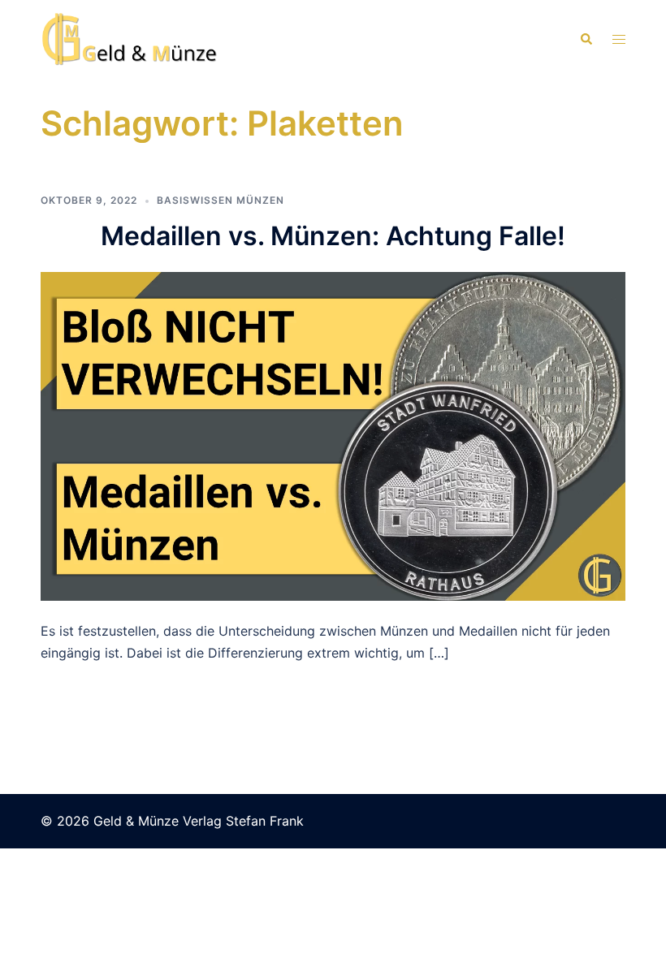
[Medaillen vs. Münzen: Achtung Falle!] (333, 435)
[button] (585, 38)
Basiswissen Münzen (220, 200)
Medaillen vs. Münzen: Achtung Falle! (333, 236)
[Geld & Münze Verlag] (130, 38)
